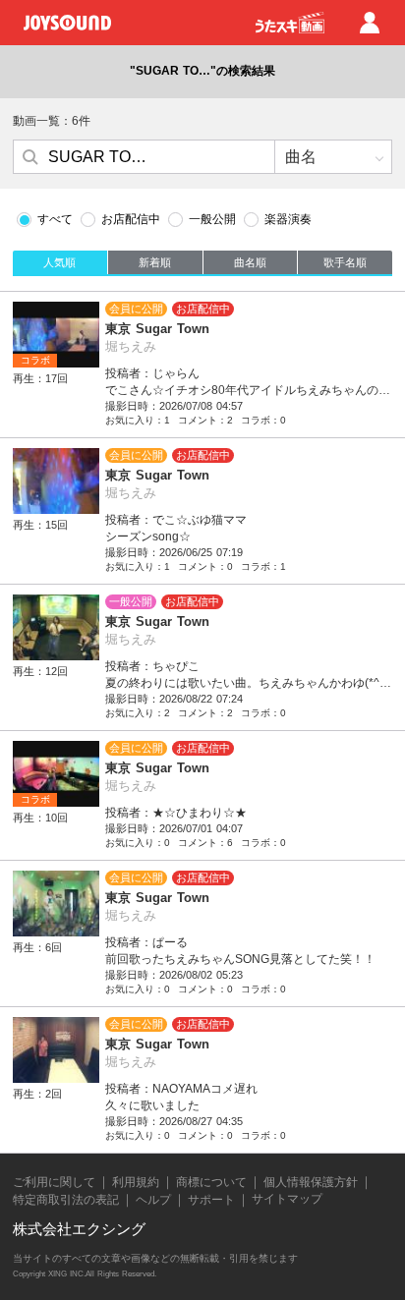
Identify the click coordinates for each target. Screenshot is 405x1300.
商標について (211, 1182)
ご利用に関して (54, 1182)
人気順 (59, 262)
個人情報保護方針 (310, 1182)
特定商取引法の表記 (66, 1200)
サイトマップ (287, 1199)
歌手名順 (345, 262)
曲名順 (250, 262)
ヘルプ (153, 1200)
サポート (211, 1200)
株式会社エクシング (79, 1228)
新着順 (155, 262)
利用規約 (135, 1182)
